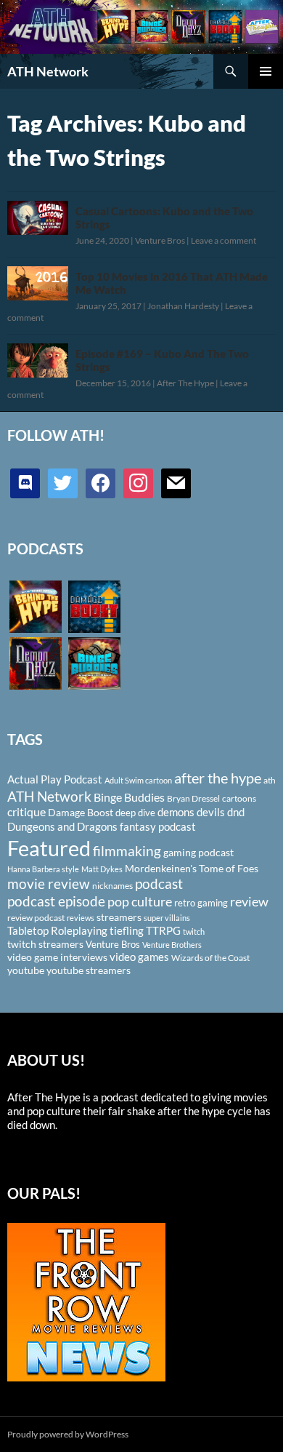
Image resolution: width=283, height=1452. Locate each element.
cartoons (239, 798)
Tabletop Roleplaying (57, 930)
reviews (80, 917)
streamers (119, 917)
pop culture (139, 901)
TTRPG (163, 930)
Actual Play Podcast (54, 779)
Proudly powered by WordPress (67, 1434)
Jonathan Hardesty (183, 305)
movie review (48, 884)
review (249, 901)
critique (26, 811)
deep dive (135, 812)
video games (139, 957)
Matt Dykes (102, 869)
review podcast (36, 917)
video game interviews (57, 957)
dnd (236, 811)
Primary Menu (265, 71)
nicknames (112, 885)
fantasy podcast (158, 826)
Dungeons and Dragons (62, 826)
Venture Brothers (172, 944)
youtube (25, 970)
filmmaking (127, 850)
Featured (49, 848)
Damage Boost (80, 812)
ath (269, 780)
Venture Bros (160, 240)
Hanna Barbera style (43, 869)
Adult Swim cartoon (138, 780)
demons (175, 811)
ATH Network (48, 71)
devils (211, 811)
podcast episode (56, 901)
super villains (167, 917)
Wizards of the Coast (210, 957)
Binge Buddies (129, 797)
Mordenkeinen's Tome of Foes (191, 868)
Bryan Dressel (193, 798)
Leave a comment (223, 240)
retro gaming (201, 903)
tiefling (127, 930)
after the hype (217, 778)
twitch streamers (45, 944)
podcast (159, 883)
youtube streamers (88, 970)
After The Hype (185, 383)
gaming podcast (198, 852)
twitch (194, 931)
